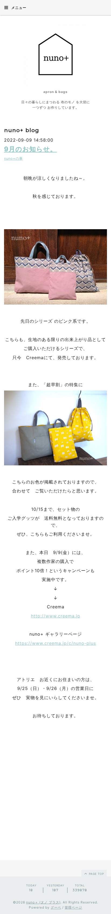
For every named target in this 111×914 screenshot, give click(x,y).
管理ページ (73, 907)
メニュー (18, 7)
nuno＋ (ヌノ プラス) (43, 902)
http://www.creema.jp (55, 616)
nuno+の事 (13, 158)
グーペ (56, 907)
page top (96, 873)
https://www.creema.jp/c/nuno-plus (55, 643)
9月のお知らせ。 (30, 149)
